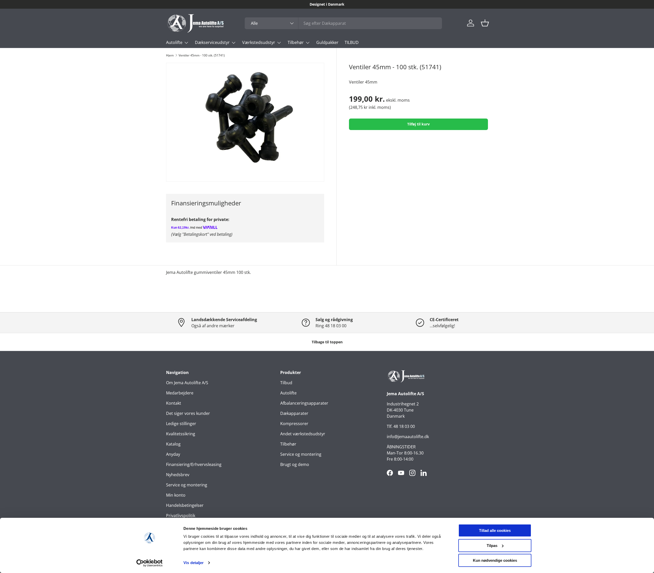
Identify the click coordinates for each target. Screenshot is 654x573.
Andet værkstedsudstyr (302, 434)
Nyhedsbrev (177, 474)
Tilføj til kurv (418, 124)
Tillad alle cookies (495, 530)
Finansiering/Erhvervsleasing (193, 464)
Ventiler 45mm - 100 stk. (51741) (202, 55)
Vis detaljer (193, 562)
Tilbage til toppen (327, 342)
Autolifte (174, 42)
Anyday (173, 454)
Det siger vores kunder (188, 413)
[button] (485, 23)
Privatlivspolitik (180, 515)
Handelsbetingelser (185, 505)
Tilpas (492, 545)
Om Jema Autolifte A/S (187, 382)
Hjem (170, 55)
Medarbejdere (179, 393)
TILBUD (352, 42)
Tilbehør (296, 42)
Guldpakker (327, 42)
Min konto (175, 495)
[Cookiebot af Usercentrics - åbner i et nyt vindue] (149, 563)
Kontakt (173, 403)
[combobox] (343, 23)
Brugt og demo (294, 464)
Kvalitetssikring (180, 434)
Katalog (173, 444)
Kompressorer (294, 423)
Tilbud (286, 382)
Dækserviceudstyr (212, 42)
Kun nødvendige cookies (495, 560)
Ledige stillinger (181, 423)
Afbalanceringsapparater (304, 403)
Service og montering (186, 485)
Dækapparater (294, 413)
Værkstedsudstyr (258, 42)
